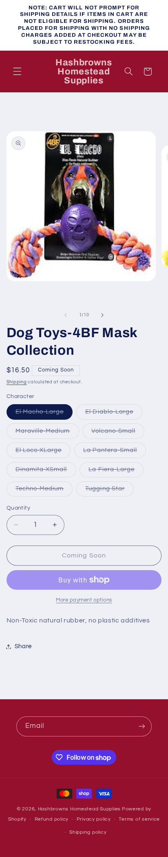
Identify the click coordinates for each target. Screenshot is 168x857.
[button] (17, 71)
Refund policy (52, 819)
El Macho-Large (44, 414)
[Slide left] (66, 315)
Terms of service (139, 819)
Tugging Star (109, 491)
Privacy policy (94, 819)
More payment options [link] (84, 600)
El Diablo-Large (113, 414)
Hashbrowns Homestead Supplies (79, 809)
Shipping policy (87, 832)
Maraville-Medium (47, 433)
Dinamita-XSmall (45, 471)
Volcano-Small (117, 433)
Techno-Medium (44, 491)
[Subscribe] (142, 726)
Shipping (17, 382)
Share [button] (23, 646)
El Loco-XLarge (43, 452)
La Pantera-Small (114, 452)
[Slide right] (102, 315)
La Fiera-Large (116, 471)
